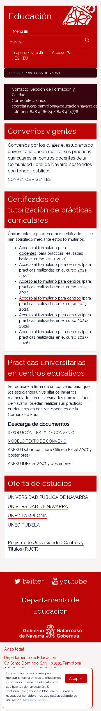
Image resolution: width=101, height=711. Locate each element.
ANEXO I (15, 449)
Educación (30, 16)
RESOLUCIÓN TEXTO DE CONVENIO (41, 433)
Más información (35, 700)
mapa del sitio (26, 52)
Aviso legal (14, 649)
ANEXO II (16, 463)
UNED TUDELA (24, 525)
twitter (32, 581)
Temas (14, 73)
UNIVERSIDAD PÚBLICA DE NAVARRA (48, 497)
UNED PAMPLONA (27, 515)
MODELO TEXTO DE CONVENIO (37, 441)
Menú (18, 31)
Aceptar (76, 678)
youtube (72, 581)
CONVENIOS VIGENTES (30, 179)
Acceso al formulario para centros (50, 264)
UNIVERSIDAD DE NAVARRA (38, 506)
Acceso (59, 52)
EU (25, 58)
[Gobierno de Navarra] (50, 630)
